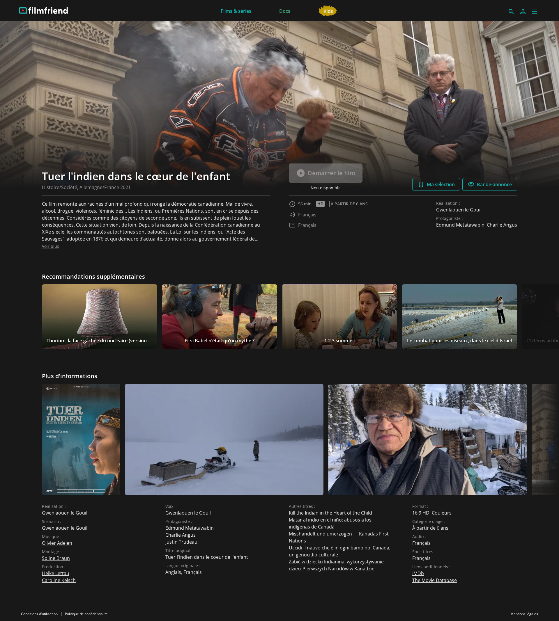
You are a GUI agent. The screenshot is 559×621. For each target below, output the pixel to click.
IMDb (418, 573)
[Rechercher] (511, 11)
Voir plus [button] (50, 246)
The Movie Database (434, 580)
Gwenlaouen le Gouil (459, 210)
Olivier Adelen (57, 543)
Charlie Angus (502, 225)
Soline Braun (56, 558)
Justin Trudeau (181, 542)
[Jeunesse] (328, 10)
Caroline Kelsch (59, 580)
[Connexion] (523, 11)
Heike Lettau (55, 573)
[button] (534, 11)
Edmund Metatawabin (460, 225)
